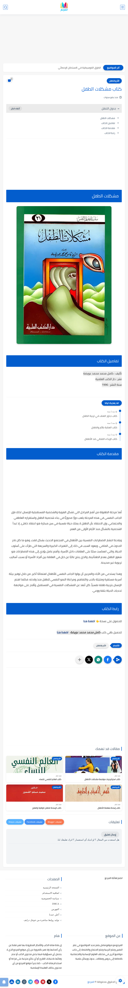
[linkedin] (18, 981)
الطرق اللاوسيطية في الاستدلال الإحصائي (79, 67)
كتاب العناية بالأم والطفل (104, 427)
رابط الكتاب (109, 133)
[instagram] (36, 981)
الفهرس (55, 909)
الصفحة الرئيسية (51, 887)
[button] (108, 660)
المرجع (91, 981)
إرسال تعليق (110, 834)
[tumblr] (24, 981)
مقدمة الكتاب (108, 128)
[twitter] (49, 981)
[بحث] (5, 7)
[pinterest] (43, 981)
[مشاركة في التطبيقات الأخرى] (80, 660)
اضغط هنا (89, 621)
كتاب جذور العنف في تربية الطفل (99, 416)
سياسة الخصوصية (50, 898)
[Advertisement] (64, 39)
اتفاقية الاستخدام (50, 893)
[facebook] (55, 981)
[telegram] (30, 981)
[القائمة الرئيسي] (122, 7)
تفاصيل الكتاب (108, 123)
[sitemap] (11, 981)
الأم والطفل (114, 81)
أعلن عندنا (54, 914)
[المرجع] (64, 7)
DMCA (55, 904)
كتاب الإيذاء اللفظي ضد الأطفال (100, 439)
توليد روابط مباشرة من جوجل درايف (41, 920)
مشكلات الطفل (107, 118)
